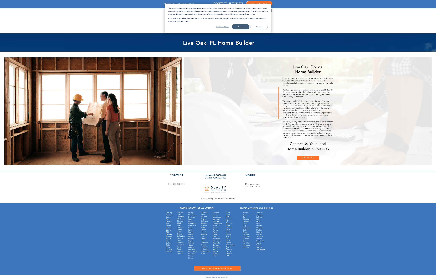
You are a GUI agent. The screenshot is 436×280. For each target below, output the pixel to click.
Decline (259, 27)
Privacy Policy (207, 198)
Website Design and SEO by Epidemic (217, 277)
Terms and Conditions (225, 198)
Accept (240, 27)
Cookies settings (222, 27)
